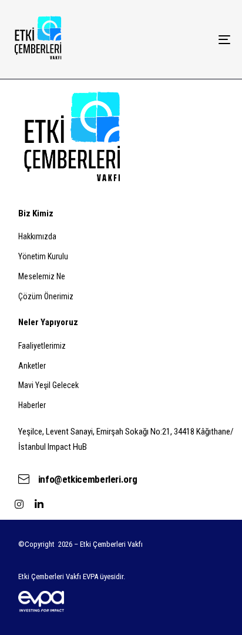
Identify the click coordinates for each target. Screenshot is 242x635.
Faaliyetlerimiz (42, 345)
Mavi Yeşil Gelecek (48, 385)
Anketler (32, 365)
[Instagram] (19, 504)
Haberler (32, 405)
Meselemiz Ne (41, 276)
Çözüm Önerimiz (45, 296)
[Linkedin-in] (39, 504)
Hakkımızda (37, 236)
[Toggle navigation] (193, 39)
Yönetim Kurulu (43, 256)
